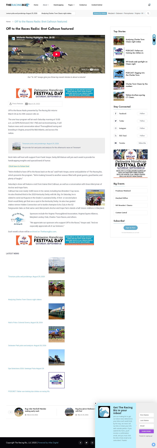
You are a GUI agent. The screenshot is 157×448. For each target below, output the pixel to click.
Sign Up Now (130, 228)
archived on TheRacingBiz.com (43, 231)
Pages (70, 5)
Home (36, 5)
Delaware (119, 13)
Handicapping (58, 5)
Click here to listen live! (19, 166)
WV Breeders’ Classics (124, 205)
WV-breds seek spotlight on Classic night (136, 63)
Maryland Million (122, 198)
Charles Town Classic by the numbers (136, 85)
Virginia (137, 13)
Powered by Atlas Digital (48, 442)
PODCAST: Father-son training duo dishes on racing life (28, 391)
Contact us (83, 5)
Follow (142, 113)
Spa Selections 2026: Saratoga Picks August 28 (26, 369)
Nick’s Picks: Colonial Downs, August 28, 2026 (25, 323)
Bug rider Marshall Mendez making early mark (35, 410)
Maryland (111, 13)
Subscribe (142, 143)
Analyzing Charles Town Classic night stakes (52, 13)
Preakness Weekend (123, 191)
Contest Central (97, 5)
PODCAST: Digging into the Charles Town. (135, 74)
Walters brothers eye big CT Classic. (135, 96)
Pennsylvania (128, 13)
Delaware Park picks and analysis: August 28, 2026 (27, 346)
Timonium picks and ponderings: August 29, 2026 (40, 144)
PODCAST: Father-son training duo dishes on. (135, 51)
